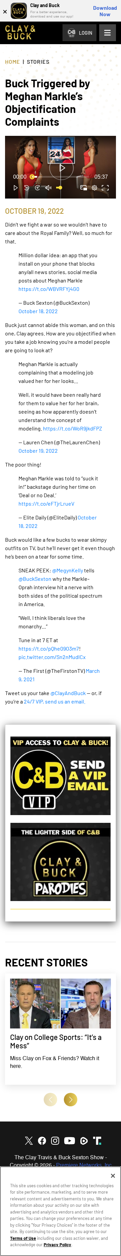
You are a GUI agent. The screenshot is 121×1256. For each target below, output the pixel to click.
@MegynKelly (67, 570)
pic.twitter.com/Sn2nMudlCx (52, 657)
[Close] (113, 1175)
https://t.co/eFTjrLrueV (46, 503)
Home (12, 61)
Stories (38, 61)
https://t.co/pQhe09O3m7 (48, 648)
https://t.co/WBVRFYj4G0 (48, 289)
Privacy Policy (57, 1244)
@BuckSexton (34, 578)
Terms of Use (23, 1238)
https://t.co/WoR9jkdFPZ (72, 428)
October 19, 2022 (38, 450)
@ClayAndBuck (68, 693)
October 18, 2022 (38, 311)
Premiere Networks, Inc (84, 1165)
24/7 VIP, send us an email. (54, 701)
